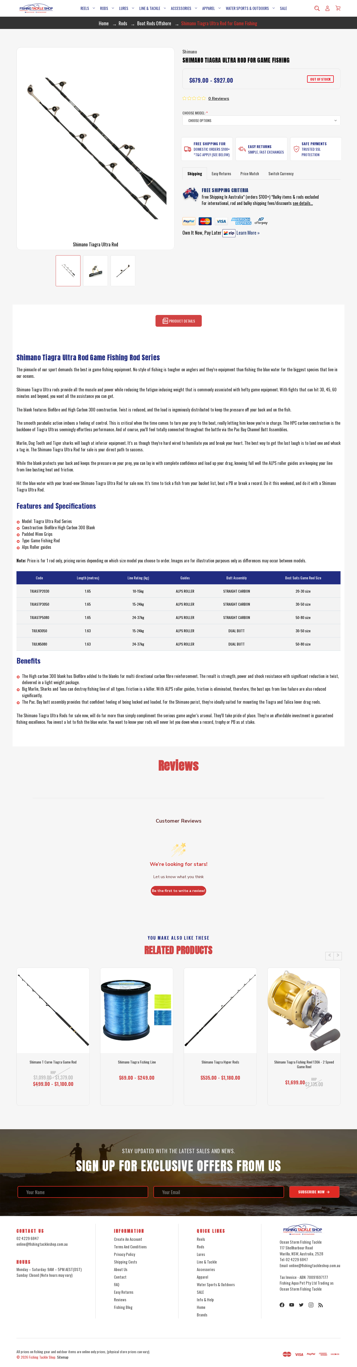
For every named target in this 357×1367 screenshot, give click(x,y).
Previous (329, 956)
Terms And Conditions (130, 1246)
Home (201, 1307)
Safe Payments (314, 143)
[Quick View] (53, 1032)
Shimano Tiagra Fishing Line (137, 1062)
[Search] (317, 8)
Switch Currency (280, 173)
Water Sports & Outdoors (247, 8)
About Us (120, 1269)
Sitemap (62, 1357)
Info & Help (205, 1299)
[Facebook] (282, 1305)
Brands (202, 1314)
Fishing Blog (123, 1307)
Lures (123, 8)
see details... (303, 203)
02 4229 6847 (27, 1238)
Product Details (181, 321)
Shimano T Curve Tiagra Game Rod (53, 1062)
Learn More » (247, 232)
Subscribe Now (312, 1191)
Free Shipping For (210, 143)
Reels (84, 8)
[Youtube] (291, 1305)
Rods (104, 8)
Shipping (194, 173)
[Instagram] (311, 1305)
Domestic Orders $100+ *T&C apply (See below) (212, 151)
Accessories (181, 8)
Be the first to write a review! (178, 890)
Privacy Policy (124, 1254)
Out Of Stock (53, 1096)
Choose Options (137, 1096)
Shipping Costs (125, 1262)
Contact (120, 1277)
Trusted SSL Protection (311, 151)
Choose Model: (195, 113)
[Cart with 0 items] (338, 8)
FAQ (116, 1284)
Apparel (208, 8)
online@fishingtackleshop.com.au (42, 1244)
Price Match (249, 173)
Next (337, 956)
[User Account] (327, 8)
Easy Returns (260, 146)
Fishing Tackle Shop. (42, 1357)
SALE (283, 8)
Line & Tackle (149, 8)
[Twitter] (301, 1305)
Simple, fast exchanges (266, 152)
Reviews (120, 1299)
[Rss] (320, 1305)
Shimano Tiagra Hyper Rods (220, 1062)
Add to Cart (302, 1096)
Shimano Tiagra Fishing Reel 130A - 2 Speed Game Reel (304, 1064)
